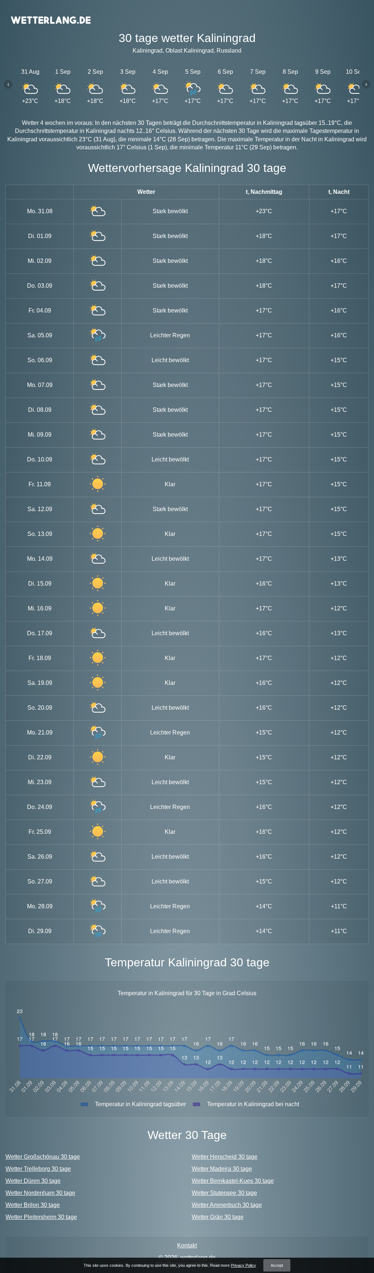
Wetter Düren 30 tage (33, 1181)
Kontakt (187, 1245)
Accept (277, 1265)
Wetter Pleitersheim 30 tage (41, 1217)
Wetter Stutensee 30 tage (224, 1193)
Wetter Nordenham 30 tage (40, 1193)
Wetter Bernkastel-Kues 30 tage (233, 1181)
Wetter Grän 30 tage (218, 1217)
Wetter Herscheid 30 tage (224, 1157)
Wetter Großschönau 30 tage (42, 1157)
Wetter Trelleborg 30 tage (38, 1169)
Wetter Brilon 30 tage (32, 1205)
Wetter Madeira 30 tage (222, 1169)
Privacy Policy (243, 1265)
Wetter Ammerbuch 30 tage (227, 1205)
